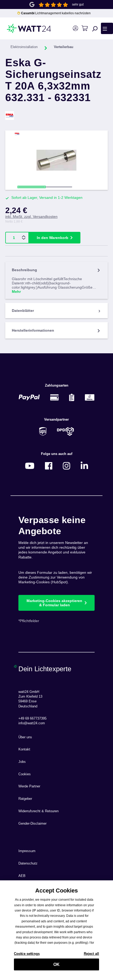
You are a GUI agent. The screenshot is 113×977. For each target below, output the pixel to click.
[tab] (56, 280)
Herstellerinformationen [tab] (33, 330)
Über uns (25, 737)
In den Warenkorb (52, 238)
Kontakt (24, 749)
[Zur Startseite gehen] (21, 28)
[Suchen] (95, 28)
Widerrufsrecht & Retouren (38, 811)
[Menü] (107, 28)
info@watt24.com (31, 723)
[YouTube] (30, 466)
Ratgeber (25, 799)
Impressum (26, 851)
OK (56, 964)
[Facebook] (49, 466)
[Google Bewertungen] (31, 4)
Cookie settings (27, 954)
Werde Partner (29, 786)
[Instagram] (66, 466)
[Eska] (56, 115)
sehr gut (78, 4)
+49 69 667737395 (32, 718)
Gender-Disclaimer (32, 823)
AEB (21, 876)
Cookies (24, 774)
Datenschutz (28, 863)
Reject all (91, 954)
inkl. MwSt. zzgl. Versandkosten (31, 216)
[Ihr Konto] (75, 28)
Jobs (22, 762)
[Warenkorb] (84, 28)
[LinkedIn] (84, 466)
